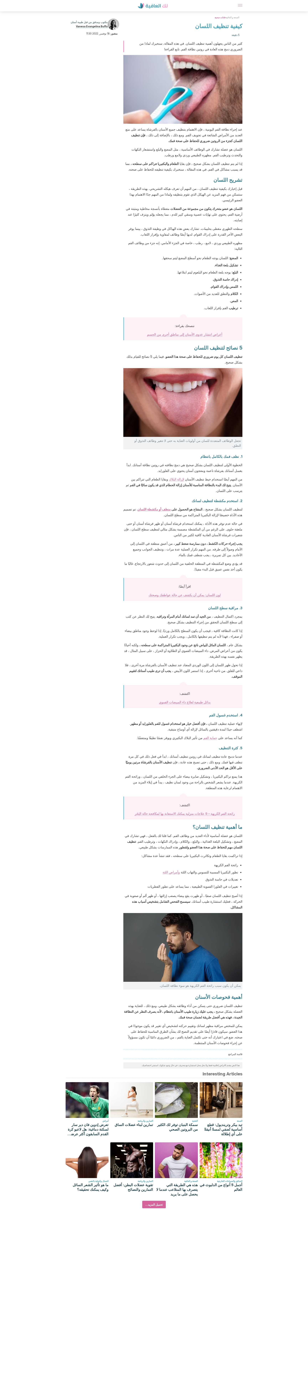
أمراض (105, 1120)
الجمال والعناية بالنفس (98, 1181)
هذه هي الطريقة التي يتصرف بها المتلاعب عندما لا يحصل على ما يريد (177, 1189)
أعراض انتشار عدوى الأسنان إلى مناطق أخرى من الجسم (184, 334)
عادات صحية (220, 17)
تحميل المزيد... (154, 1204)
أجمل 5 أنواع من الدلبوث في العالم (221, 1187)
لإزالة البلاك (176, 479)
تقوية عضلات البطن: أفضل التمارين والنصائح (133, 1187)
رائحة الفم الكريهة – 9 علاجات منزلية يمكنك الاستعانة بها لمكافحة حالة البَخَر (185, 814)
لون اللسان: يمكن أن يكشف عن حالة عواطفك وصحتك (185, 595)
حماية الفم (210, 738)
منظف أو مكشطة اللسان (154, 509)
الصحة (239, 1120)
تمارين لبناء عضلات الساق (134, 1125)
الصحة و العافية (232, 17)
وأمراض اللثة (171, 872)
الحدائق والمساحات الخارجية (229, 1181)
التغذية (195, 1120)
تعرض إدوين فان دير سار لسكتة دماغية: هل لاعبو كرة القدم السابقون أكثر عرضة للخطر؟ (88, 1129)
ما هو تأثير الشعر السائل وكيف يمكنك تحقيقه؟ (91, 1187)
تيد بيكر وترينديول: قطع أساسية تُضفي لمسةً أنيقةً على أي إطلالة (223, 1129)
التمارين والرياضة (145, 1120)
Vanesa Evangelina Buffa (92, 26)
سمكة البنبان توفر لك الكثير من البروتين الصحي (177, 1127)
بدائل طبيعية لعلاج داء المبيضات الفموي (185, 702)
